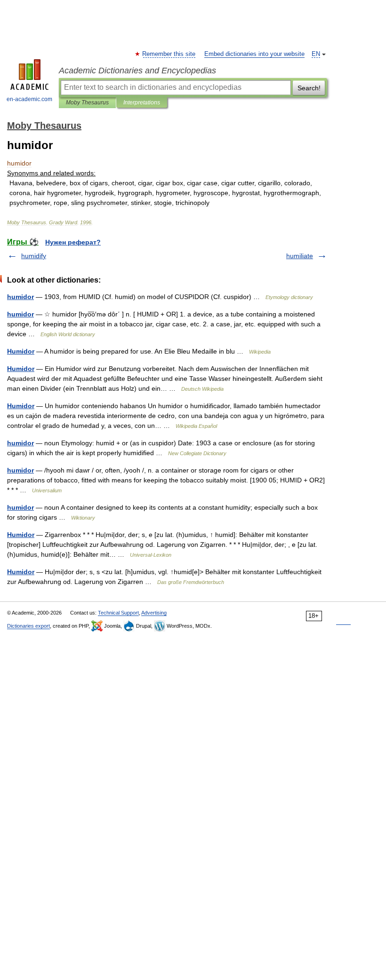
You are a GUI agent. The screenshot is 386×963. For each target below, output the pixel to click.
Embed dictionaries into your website (254, 54)
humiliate (299, 256)
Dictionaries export (28, 626)
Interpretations (141, 102)
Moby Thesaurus (87, 102)
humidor (20, 296)
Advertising (154, 613)
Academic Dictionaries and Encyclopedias (137, 70)
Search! (309, 88)
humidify (33, 256)
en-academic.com (29, 99)
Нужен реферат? (73, 242)
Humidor (20, 351)
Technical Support (118, 613)
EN (316, 54)
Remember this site (169, 54)
